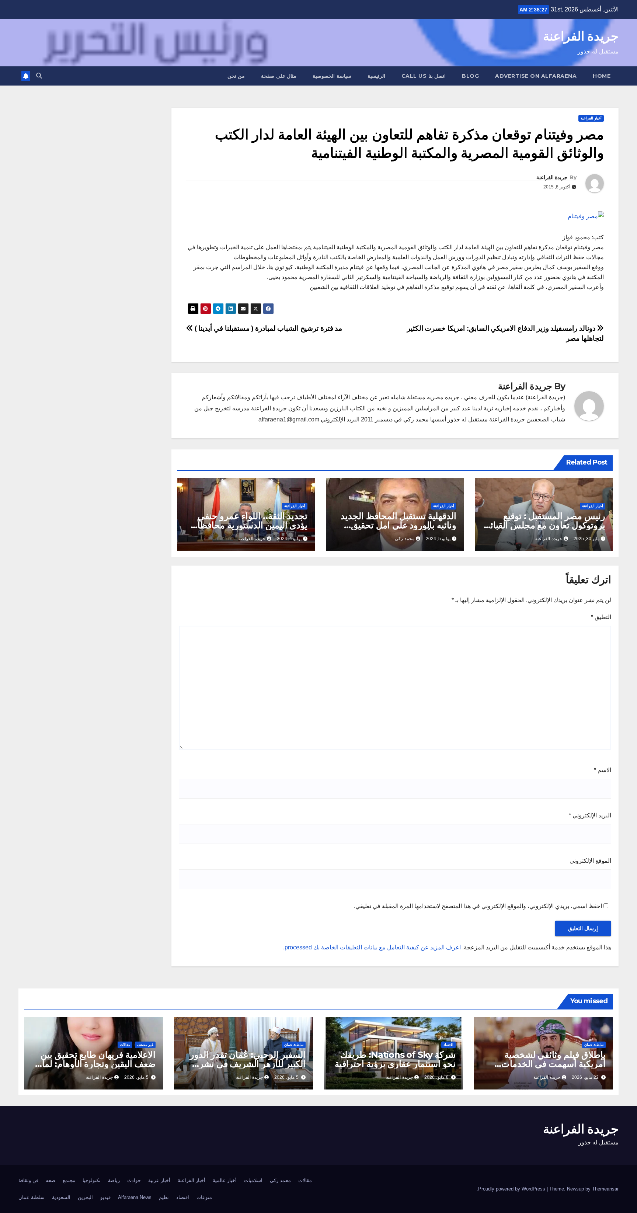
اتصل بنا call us (423, 76)
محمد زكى (404, 538)
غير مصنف (145, 1045)
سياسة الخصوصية (332, 76)
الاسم (602, 770)
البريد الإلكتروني (590, 815)
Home (601, 76)
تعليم (164, 1197)
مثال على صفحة (278, 76)
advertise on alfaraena (536, 76)
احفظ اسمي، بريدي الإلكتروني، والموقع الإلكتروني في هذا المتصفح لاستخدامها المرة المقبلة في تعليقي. (478, 906)
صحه (50, 1180)
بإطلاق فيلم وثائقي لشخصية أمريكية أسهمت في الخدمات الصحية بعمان (553, 1063)
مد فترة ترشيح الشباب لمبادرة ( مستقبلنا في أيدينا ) (267, 328)
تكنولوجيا (92, 1180)
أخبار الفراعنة (591, 118)
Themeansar (605, 1189)
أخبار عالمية (225, 1180)
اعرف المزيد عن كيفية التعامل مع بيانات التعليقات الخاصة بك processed (373, 947)
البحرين (85, 1197)
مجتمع (69, 1180)
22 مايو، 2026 (585, 1077)
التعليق (601, 617)
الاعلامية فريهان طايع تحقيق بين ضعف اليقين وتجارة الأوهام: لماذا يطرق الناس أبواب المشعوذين (95, 1063)
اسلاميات (253, 1180)
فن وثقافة (28, 1180)
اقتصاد (448, 1045)
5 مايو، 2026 (286, 1077)
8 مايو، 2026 (436, 1077)
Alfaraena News (135, 1197)
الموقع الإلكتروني (590, 861)
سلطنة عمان (593, 1045)
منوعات (204, 1197)
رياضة (114, 1180)
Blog (470, 76)
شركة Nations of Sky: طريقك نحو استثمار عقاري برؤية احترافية (395, 1059)
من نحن (236, 76)
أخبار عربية (159, 1180)
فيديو (105, 1197)
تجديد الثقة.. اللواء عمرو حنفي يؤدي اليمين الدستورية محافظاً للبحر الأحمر (252, 525)
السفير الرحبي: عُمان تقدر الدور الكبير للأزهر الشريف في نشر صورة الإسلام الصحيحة (248, 1063)
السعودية (61, 1197)
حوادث (134, 1180)
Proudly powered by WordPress (512, 1189)
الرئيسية (376, 76)
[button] (39, 76)
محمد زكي (280, 1180)
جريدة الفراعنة (581, 36)
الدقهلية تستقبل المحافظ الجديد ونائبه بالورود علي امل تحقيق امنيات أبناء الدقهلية (398, 525)
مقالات (125, 1045)
